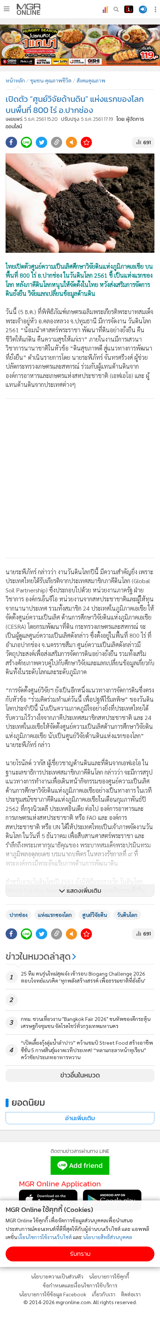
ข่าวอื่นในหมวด (80, 1075)
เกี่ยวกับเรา (103, 1294)
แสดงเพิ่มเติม (83, 890)
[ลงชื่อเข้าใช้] (143, 9)
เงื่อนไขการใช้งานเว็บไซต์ (45, 1237)
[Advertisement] (80, 478)
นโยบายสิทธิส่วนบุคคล (107, 1237)
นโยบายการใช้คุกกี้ (109, 1276)
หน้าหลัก (15, 80)
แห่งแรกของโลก (55, 914)
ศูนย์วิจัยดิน (94, 914)
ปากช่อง (18, 914)
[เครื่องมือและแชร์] (156, 9)
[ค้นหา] (116, 9)
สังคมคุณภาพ (91, 80)
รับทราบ (80, 1253)
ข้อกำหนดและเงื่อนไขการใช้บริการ (80, 1285)
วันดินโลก (127, 914)
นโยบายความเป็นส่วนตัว (57, 1276)
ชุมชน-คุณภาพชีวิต (50, 80)
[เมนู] (6, 9)
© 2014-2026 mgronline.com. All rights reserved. (80, 1302)
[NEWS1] (128, 9)
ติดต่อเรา (131, 1294)
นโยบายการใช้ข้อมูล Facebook (52, 1294)
